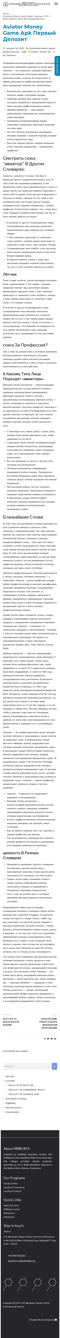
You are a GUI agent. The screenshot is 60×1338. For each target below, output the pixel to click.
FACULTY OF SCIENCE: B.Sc (23, 1094)
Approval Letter (11, 1205)
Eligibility (11, 1103)
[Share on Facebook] (44, 1039)
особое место (9, 975)
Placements (12, 1112)
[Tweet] (48, 1039)
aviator (34, 52)
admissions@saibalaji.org (21, 1261)
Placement (9, 1217)
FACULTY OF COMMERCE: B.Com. (26, 1089)
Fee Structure (13, 1107)
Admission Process (16, 1098)
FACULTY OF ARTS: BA (20, 1085)
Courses (10, 1080)
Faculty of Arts (11, 1183)
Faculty (10, 1076)
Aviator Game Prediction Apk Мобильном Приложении (48, 1023)
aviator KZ (45, 52)
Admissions (9, 1213)
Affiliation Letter (12, 1209)
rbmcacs (11, 55)
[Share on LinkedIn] (55, 1039)
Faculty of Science (12, 1191)
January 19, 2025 (15, 48)
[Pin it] (52, 1039)
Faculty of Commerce (14, 1187)
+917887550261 (17, 1255)
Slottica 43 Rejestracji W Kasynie (11, 1022)
